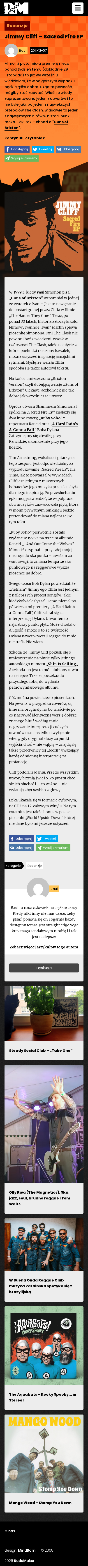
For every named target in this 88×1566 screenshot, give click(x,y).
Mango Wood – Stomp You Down (40, 1502)
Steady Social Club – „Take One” (41, 1050)
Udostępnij (19, 149)
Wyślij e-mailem (24, 158)
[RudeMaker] (16, 8)
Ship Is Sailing (62, 664)
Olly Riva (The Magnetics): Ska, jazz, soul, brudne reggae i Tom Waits (39, 1198)
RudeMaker (24, 1560)
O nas (10, 1531)
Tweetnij (45, 149)
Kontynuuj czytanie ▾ (25, 138)
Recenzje (35, 865)
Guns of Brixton (26, 298)
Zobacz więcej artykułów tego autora (44, 947)
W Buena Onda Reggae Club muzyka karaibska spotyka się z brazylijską (40, 1286)
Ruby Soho (50, 418)
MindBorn (26, 1550)
